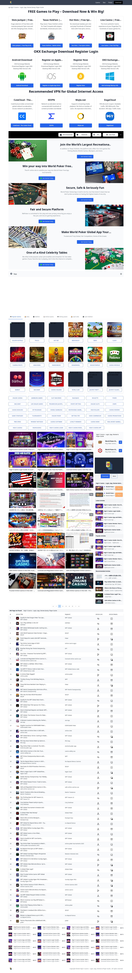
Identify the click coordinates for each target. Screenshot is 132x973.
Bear (95, 340)
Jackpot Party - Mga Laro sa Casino (96, 390)
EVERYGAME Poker (25, 727)
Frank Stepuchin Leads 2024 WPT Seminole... (33, 638)
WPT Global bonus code (27, 671)
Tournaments (37, 416)
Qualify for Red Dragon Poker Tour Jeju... (32, 617)
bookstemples (95, 365)
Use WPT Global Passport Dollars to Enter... (33, 895)
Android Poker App (109, 584)
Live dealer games (37, 404)
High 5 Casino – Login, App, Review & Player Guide (95, 968)
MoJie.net (81, 99)
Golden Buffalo (17, 340)
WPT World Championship (28, 691)
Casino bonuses (17, 410)
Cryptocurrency (118, 590)
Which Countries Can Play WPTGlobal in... (32, 900)
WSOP (22, 635)
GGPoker (23, 624)
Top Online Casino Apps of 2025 (30, 643)
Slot (104, 3)
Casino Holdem (56, 390)
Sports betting (76, 404)
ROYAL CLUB (75, 390)
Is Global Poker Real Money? (28, 813)
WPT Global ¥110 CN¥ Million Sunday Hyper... (34, 859)
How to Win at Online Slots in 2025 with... (32, 730)
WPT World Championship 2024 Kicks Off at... (34, 689)
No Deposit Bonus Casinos (28, 763)
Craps (114, 404)
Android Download (22, 59)
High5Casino (116, 507)
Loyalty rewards (75, 422)
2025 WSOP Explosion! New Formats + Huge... (34, 633)
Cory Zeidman (24, 804)
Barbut (17, 390)
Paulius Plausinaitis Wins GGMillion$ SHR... (33, 920)
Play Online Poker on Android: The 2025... (32, 746)
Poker (110, 3)
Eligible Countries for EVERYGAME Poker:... (33, 725)
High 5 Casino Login (109, 513)
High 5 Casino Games (121, 532)
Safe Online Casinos (110, 603)
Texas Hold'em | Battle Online (51, 19)
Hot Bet (56, 340)
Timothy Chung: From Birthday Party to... (32, 679)
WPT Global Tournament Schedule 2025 (32, 807)
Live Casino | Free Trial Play (109, 19)
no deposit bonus (25, 825)
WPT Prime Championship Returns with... (32, 756)
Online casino (17, 398)
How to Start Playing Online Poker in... (31, 905)
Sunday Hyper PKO (26, 881)
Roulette (95, 398)
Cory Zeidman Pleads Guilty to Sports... (32, 802)
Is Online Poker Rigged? (27, 674)
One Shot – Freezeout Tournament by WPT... (33, 653)
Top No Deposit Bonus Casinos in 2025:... (32, 761)
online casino (24, 891)
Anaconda (36, 365)
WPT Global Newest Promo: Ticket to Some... (33, 782)
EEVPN (51, 99)
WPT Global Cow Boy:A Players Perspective (33, 854)
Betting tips (76, 416)
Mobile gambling (56, 410)
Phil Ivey (22, 743)
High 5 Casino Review (109, 526)
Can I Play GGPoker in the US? (29, 623)
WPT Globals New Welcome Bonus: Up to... (33, 864)
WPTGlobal (23, 902)
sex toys (22, 722)
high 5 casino (17, 428)
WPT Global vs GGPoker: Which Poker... (31, 664)
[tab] (15, 316)
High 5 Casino (107, 507)
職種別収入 (119, 578)
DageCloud (110, 99)
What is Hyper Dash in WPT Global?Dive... (32, 771)
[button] (56, 606)
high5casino (37, 428)
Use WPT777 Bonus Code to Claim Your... (32, 669)
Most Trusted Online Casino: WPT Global (32, 874)
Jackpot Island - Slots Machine (115, 390)
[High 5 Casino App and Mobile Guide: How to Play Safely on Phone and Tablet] (99, 518)
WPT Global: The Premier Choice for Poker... (33, 715)
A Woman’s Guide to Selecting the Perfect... (33, 720)
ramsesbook (56, 365)
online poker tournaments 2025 (29, 845)
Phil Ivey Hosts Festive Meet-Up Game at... (33, 741)
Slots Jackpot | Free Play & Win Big (22, 19)
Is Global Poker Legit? (26, 869)
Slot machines (56, 398)
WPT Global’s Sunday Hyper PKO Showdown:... (34, 879)
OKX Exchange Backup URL (110, 59)
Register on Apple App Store (51, 59)
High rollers (95, 410)
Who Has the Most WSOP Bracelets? (31, 694)
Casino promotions (114, 416)
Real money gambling (114, 422)
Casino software (56, 422)
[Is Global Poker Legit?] (99, 595)
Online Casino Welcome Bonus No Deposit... (33, 890)
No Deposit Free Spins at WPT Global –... (32, 848)
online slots (23, 732)
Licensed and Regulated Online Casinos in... (33, 659)
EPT (21, 650)
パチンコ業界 (108, 578)
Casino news (95, 422)
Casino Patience (114, 365)
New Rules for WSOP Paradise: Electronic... (33, 766)
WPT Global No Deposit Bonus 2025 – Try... (33, 823)
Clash (114, 340)
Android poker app (26, 748)
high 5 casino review (76, 428)
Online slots (95, 404)
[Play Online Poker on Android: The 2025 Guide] (99, 583)
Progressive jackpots (56, 404)
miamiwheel (76, 365)
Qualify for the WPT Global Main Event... (32, 700)
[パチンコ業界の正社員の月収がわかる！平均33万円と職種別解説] (99, 577)
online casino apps (26, 645)
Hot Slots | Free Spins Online (80, 19)
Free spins (17, 422)
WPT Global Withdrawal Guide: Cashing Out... (34, 628)
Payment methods (37, 422)
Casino (97, 3)
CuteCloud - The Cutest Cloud (22, 99)
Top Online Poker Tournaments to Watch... (33, 843)
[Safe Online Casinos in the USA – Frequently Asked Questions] (99, 601)
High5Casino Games (109, 532)
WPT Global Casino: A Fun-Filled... (30, 833)
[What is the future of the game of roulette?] (99, 589)
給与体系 (114, 578)
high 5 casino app (95, 428)
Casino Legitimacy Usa (121, 603)
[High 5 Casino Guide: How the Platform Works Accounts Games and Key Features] (99, 506)
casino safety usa (25, 753)
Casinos (112, 590)
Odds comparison (95, 416)
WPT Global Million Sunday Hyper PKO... (32, 828)
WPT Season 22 (24, 799)
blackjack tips (24, 820)
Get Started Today (85, 157)
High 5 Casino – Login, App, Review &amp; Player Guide (27, 7)
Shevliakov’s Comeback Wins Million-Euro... (33, 910)
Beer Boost (76, 340)
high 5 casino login (56, 428)
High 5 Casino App (108, 520)
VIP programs (36, 410)
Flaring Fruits (17, 365)
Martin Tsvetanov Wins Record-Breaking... (33, 792)
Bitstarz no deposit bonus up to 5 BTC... (32, 915)
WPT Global (118, 584)
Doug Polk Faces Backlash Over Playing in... (33, 684)
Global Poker (108, 596)
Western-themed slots (27, 855)
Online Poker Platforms (117, 596)
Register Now (80, 59)
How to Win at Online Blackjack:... (30, 818)
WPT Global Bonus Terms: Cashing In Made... (34, 736)
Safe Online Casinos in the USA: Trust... (32, 751)
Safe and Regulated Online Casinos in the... (33, 787)
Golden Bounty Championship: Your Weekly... (33, 777)
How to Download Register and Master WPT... (34, 710)
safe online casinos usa (27, 789)
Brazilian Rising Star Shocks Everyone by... (33, 648)
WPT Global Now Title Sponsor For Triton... (33, 705)
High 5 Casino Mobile (120, 520)
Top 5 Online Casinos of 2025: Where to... (32, 884)
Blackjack (75, 398)
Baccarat (37, 390)
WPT (21, 681)
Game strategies (17, 416)
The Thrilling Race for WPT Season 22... (32, 797)
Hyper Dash (23, 773)
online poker (24, 676)
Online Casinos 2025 (26, 886)
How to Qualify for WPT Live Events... (31, 838)
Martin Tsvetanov (25, 794)
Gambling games (37, 398)
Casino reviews (114, 410)
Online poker (56, 416)
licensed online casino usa (28, 660)
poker (22, 922)
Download (118, 2)
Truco (37, 340)
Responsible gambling (76, 410)
